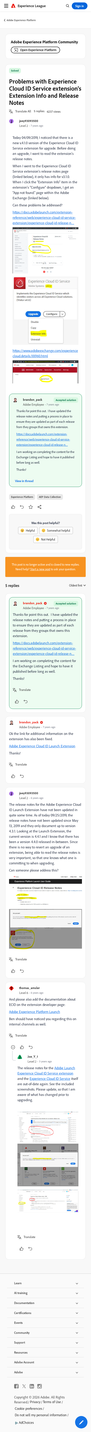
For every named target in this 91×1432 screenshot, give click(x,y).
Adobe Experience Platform (21, 20)
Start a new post (40, 569)
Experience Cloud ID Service (50, 1078)
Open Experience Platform (38, 50)
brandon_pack (32, 399)
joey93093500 (28, 121)
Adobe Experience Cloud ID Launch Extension (42, 746)
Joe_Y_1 (33, 1056)
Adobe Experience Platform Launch (34, 1011)
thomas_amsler (29, 988)
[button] (23, 111)
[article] (45, 653)
